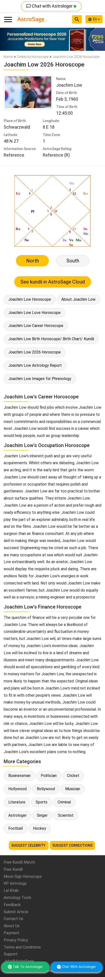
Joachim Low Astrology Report (35, 365)
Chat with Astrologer (50, 6)
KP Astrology (15, 883)
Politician (49, 775)
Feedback (12, 904)
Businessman (19, 775)
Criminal (64, 802)
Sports (41, 802)
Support (11, 954)
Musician (72, 789)
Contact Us (13, 918)
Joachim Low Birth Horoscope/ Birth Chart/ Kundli (51, 339)
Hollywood (17, 789)
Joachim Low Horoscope (29, 299)
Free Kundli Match (19, 862)
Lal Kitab (11, 890)
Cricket (73, 775)
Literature (16, 802)
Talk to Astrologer (27, 966)
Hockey (39, 828)
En (95, 19)
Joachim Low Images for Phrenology (39, 378)
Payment (11, 933)
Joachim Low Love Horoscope (34, 312)
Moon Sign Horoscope (23, 876)
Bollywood (46, 789)
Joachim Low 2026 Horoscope (34, 352)
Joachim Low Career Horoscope (35, 325)
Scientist (66, 815)
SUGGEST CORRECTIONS (72, 845)
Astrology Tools (17, 897)
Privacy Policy (16, 940)
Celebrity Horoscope (33, 57)
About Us (12, 925)
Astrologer (17, 815)
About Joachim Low (78, 299)
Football (15, 828)
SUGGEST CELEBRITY (28, 845)
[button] (8, 39)
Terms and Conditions (22, 947)
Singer (42, 815)
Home (8, 57)
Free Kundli (13, 869)
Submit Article (16, 911)
